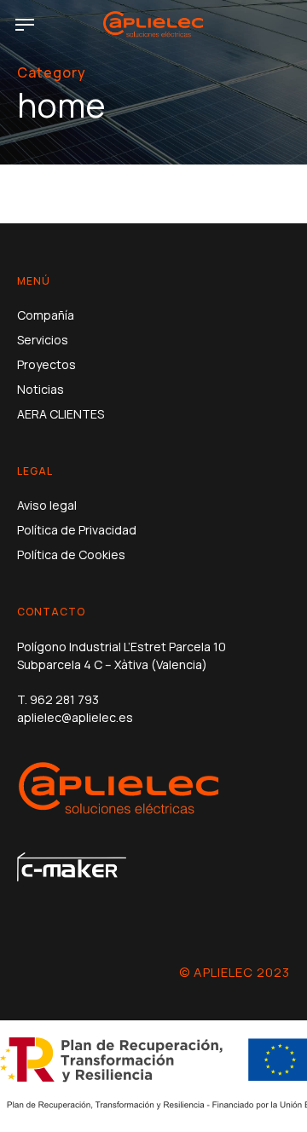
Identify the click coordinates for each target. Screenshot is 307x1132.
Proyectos (46, 364)
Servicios (42, 340)
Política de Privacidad (76, 530)
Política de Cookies (71, 554)
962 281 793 (64, 699)
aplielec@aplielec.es (75, 717)
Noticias (40, 389)
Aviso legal (47, 505)
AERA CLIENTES (60, 414)
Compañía (45, 315)
